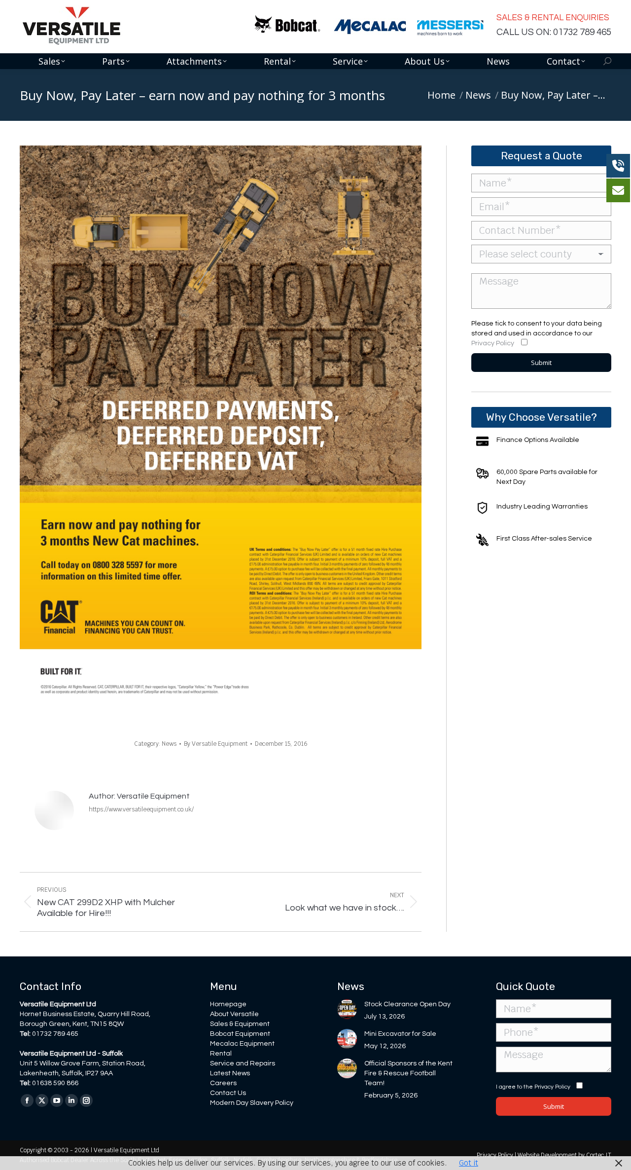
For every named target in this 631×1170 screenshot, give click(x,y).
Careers (223, 1083)
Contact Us (228, 1093)
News (169, 744)
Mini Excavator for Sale (400, 1033)
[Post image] (347, 1009)
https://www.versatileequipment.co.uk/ (141, 809)
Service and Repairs (242, 1063)
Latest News (230, 1073)
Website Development (548, 1155)
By (215, 744)
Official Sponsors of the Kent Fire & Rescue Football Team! (408, 1073)
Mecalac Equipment (242, 1043)
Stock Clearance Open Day (407, 1004)
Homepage (228, 1004)
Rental (221, 1053)
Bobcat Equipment (240, 1033)
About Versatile (234, 1014)
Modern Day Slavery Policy (251, 1102)
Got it (468, 1163)
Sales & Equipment (240, 1024)
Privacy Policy (492, 343)
